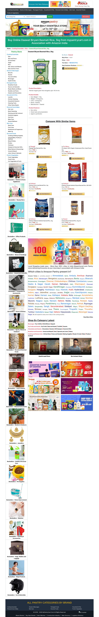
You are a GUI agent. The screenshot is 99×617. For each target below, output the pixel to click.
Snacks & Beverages (26, 10)
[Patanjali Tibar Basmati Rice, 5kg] (44, 135)
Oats (55, 331)
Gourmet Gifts (67, 329)
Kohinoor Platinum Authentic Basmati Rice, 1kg (41, 220)
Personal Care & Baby (61, 10)
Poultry (88, 334)
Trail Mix (59, 326)
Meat (83, 334)
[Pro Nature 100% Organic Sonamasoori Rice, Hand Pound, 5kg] (77, 135)
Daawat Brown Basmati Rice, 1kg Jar (71, 220)
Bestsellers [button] (86, 16)
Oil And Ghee (47, 334)
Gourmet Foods (80, 10)
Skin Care (72, 10)
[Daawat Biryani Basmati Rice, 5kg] (44, 70)
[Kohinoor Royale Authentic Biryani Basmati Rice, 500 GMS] (77, 172)
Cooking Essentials (13, 10)
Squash (53, 324)
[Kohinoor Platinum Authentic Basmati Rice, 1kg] (44, 207)
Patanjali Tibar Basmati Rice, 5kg (37, 148)
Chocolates (45, 329)
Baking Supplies (67, 334)
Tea (36, 324)
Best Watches (41, 615)
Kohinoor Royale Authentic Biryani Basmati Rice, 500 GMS (76, 185)
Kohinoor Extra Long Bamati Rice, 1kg (38, 185)
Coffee (40, 324)
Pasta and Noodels (57, 334)
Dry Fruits (44, 326)
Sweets (52, 329)
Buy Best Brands (30, 615)
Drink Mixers (46, 324)
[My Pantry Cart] (16, 4)
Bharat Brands (20, 615)
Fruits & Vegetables (13, 13)
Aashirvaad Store (44, 356)
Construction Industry (53, 615)
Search (50, 16)
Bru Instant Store (76, 356)
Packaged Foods (38, 10)
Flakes (71, 331)
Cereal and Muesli (48, 331)
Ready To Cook (77, 334)
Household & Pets (49, 10)
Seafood (30, 335)
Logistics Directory (77, 615)
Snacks (65, 326)
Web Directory (66, 615)
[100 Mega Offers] (60, 251)
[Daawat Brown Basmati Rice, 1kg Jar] (77, 207)
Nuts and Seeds (52, 326)
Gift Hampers (58, 329)
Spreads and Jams (62, 331)
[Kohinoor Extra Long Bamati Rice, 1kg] (44, 172)
